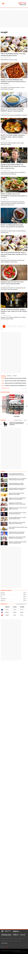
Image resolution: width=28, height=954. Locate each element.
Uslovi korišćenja (4, 943)
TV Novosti (15, 940)
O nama (19, 940)
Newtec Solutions (19, 951)
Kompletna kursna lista (21, 604)
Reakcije (15, 375)
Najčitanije (9, 375)
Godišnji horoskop (18, 420)
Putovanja (20, 938)
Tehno (8, 940)
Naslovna (3, 938)
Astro (25, 420)
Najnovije (3, 375)
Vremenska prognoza (6, 590)
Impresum (3, 946)
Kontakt (7, 946)
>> (2, 329)
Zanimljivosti (3, 940)
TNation (25, 951)
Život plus (11, 938)
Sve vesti (3, 471)
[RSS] (26, 471)
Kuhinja (15, 938)
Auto (11, 940)
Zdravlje (7, 938)
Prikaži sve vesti (5, 388)
